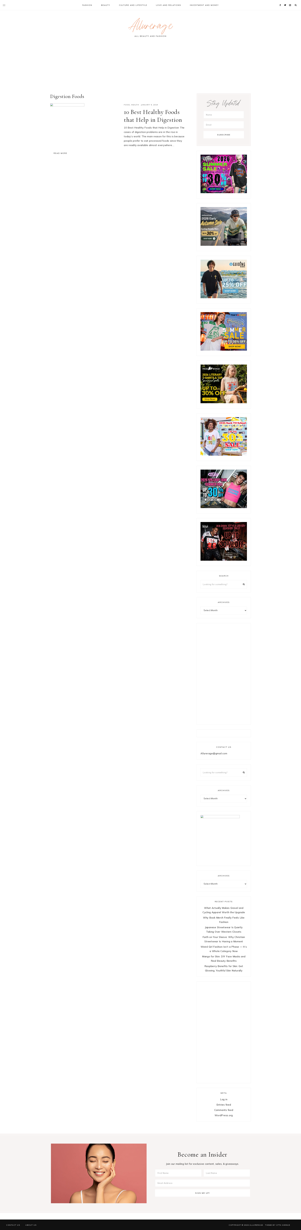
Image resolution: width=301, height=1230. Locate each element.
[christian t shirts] (224, 297)
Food (127, 105)
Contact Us (13, 1225)
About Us (30, 1225)
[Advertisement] (150, 67)
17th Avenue (283, 1225)
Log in (223, 1099)
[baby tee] (224, 507)
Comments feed (223, 1110)
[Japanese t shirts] (224, 349)
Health (135, 105)
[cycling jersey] (224, 244)
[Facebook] (281, 1)
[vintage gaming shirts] (224, 559)
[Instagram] (291, 1)
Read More (60, 153)
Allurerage (150, 27)
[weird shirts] (224, 192)
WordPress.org (224, 1115)
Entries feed (224, 1104)
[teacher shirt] (224, 454)
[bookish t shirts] (224, 402)
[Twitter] (286, 1)
